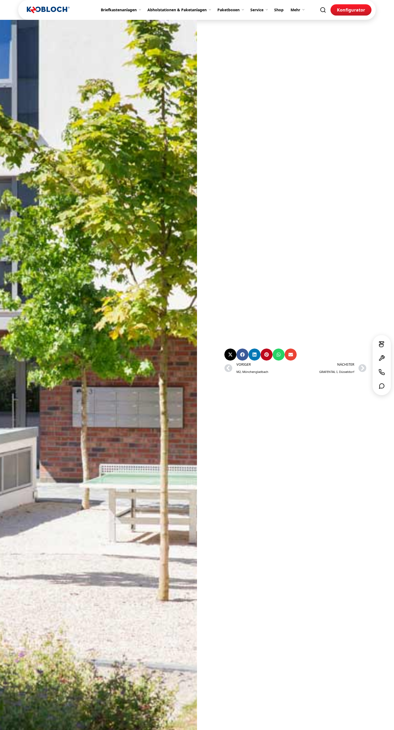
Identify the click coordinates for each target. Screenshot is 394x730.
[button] (230, 355)
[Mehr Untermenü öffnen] (304, 10)
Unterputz (326, 320)
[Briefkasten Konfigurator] (382, 344)
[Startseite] (48, 9)
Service (256, 9)
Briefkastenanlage (243, 320)
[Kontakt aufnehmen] (382, 372)
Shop (279, 9)
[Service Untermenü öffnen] (267, 10)
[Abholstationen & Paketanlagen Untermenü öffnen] (211, 10)
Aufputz (273, 320)
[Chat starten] (382, 386)
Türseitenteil (299, 320)
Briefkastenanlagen (119, 9)
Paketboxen (228, 9)
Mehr (295, 9)
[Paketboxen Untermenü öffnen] (244, 10)
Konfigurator (351, 10)
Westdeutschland (242, 329)
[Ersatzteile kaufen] (382, 358)
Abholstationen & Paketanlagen (177, 9)
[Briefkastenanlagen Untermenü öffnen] (141, 10)
